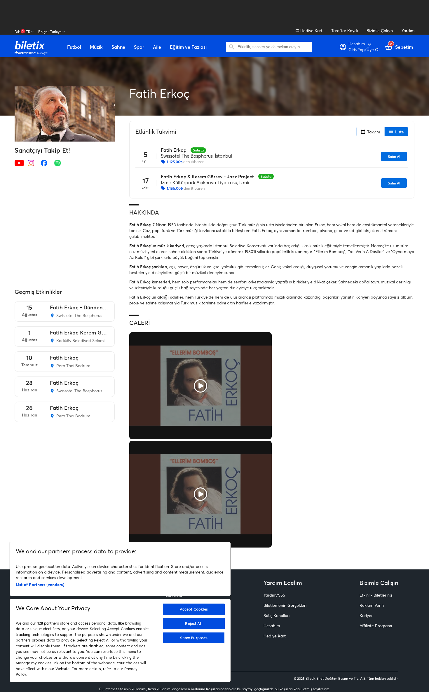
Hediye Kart (310, 30)
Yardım (408, 30)
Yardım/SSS (274, 595)
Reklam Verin (372, 605)
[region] (120, 612)
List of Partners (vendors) (40, 584)
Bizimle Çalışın (380, 30)
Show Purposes (194, 637)
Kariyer (366, 615)
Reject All (193, 623)
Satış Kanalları (277, 615)
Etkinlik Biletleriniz (376, 595)
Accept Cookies (194, 609)
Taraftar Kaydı (344, 30)
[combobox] (273, 46)
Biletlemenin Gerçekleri (285, 605)
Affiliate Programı (376, 625)
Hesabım (272, 625)
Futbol (74, 47)
